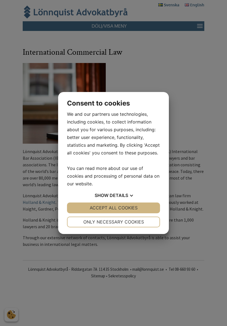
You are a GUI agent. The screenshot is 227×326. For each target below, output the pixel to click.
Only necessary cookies (113, 222)
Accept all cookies (114, 208)
